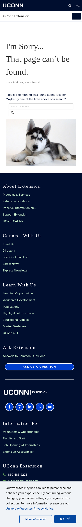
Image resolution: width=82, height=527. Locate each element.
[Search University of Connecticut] (70, 6)
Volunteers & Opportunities (21, 432)
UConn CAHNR (13, 221)
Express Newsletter (15, 270)
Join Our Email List (15, 257)
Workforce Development (19, 300)
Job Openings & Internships (21, 445)
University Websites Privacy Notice (29, 509)
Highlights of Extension (18, 313)
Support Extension (15, 214)
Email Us (8, 244)
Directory (9, 251)
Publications (11, 307)
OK (63, 519)
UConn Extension (16, 16)
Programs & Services (16, 195)
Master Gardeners (14, 326)
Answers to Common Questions (24, 356)
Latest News (11, 264)
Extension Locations (16, 201)
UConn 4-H (10, 333)
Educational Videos (16, 320)
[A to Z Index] (78, 6)
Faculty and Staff (14, 438)
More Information (35, 519)
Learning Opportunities (18, 293)
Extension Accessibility (18, 452)
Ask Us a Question (39, 366)
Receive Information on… (19, 208)
